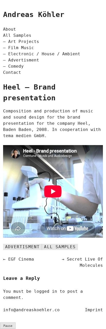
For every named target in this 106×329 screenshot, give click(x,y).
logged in (45, 291)
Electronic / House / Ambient (44, 53)
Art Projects (23, 41)
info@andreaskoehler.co (31, 309)
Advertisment (23, 60)
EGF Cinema (21, 259)
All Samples (17, 35)
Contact (12, 72)
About (9, 29)
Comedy (16, 66)
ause (7, 326)
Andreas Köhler (33, 14)
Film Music (21, 47)
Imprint (94, 309)
